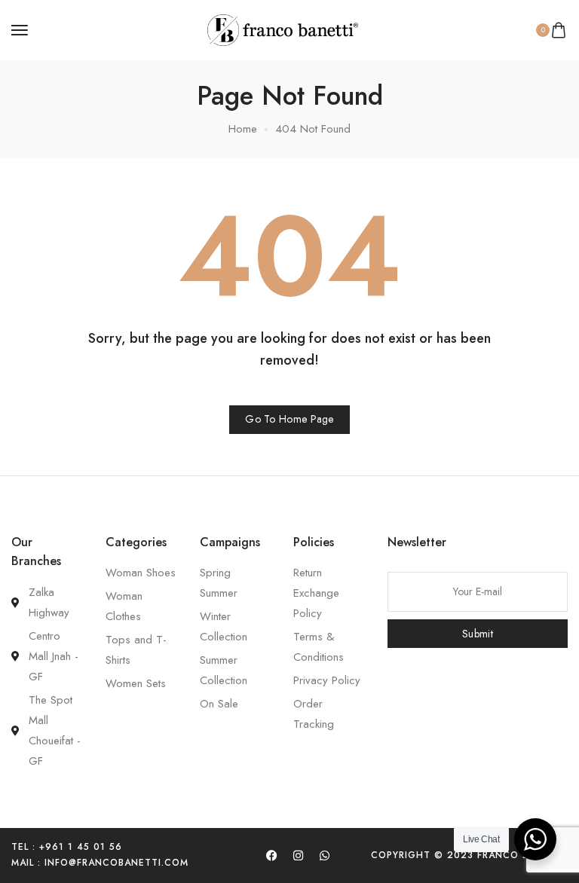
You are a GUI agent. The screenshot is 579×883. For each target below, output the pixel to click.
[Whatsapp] (325, 855)
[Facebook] (272, 855)
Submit (477, 633)
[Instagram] (298, 855)
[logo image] (282, 28)
